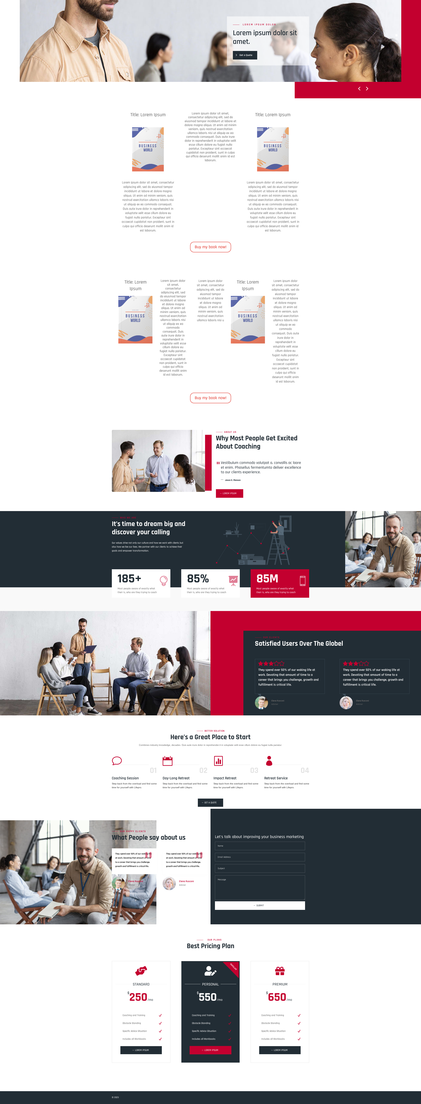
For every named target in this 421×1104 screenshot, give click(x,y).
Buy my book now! (210, 247)
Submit (260, 905)
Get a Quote (245, 55)
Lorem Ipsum (229, 493)
